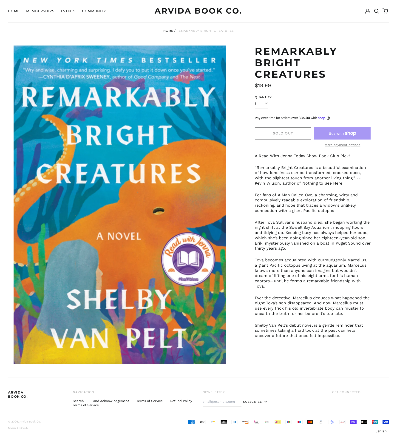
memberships (40, 11)
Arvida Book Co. (198, 11)
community (94, 11)
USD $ (379, 431)
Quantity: (264, 97)
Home (168, 30)
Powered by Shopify (18, 428)
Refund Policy (181, 401)
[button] (376, 11)
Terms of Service (150, 401)
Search (78, 401)
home (14, 11)
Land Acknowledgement (110, 401)
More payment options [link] (342, 145)
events (68, 11)
